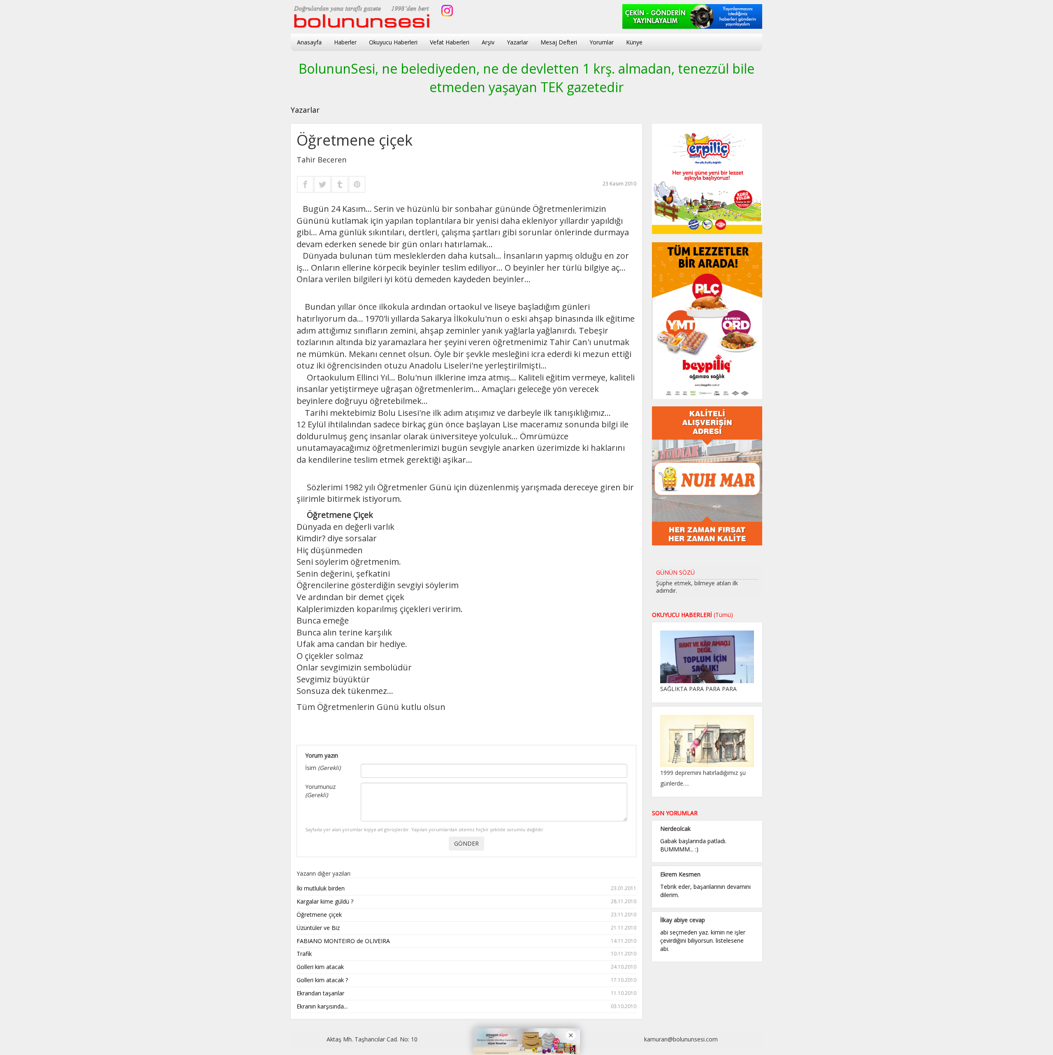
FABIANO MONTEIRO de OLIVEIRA (466, 941)
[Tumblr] (340, 184)
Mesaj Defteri (558, 42)
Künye (634, 42)
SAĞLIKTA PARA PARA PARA (698, 689)
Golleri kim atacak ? (466, 980)
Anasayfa (309, 42)
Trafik (466, 954)
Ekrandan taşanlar (466, 993)
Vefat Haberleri (449, 42)
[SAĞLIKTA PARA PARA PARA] (707, 656)
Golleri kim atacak (466, 967)
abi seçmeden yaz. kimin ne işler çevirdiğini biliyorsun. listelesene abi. (702, 940)
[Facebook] (305, 184)
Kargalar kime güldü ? (466, 901)
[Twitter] (322, 184)
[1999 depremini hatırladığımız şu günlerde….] (707, 740)
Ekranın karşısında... (466, 1006)
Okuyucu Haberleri (393, 42)
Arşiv (488, 42)
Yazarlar (517, 42)
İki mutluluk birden (466, 888)
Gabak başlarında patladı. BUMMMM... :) (693, 845)
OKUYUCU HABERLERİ (692, 615)
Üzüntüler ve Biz (466, 928)
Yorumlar (601, 42)
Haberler (345, 42)
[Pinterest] (357, 184)
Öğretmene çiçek (466, 914)
